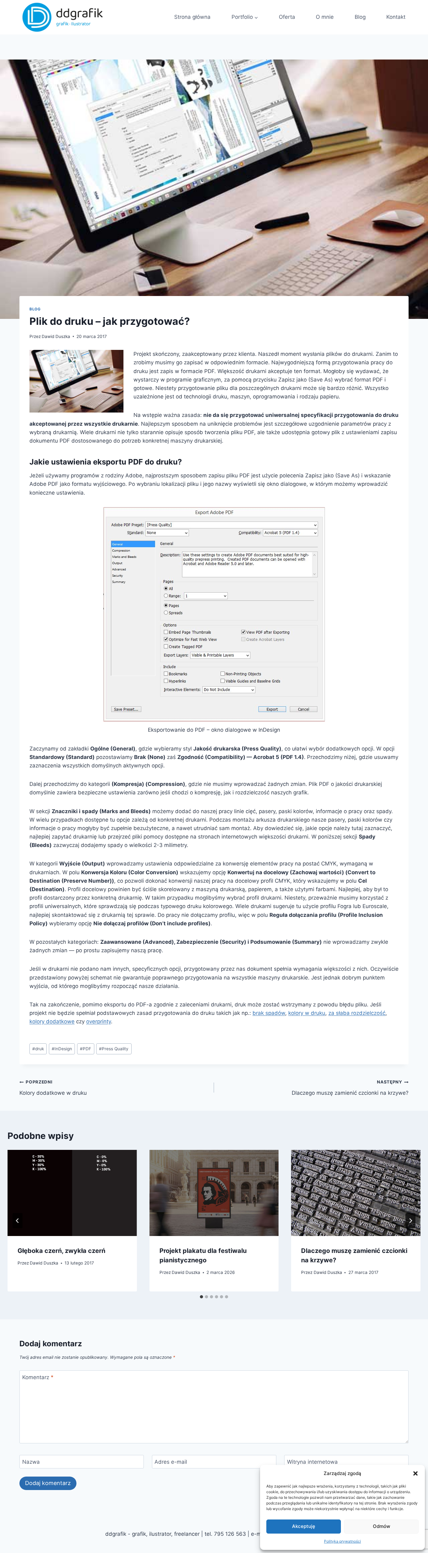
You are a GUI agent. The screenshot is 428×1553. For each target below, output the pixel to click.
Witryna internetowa (312, 1462)
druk (38, 1048)
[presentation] (72, 1193)
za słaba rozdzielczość (356, 1013)
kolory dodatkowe (52, 1021)
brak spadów (269, 1013)
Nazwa (31, 1462)
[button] (415, 1473)
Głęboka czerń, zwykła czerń (61, 1250)
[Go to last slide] (18, 1220)
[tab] (201, 1296)
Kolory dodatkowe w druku (53, 1087)
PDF (85, 1048)
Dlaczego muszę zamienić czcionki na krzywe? (350, 1087)
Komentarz (38, 1377)
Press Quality (113, 1048)
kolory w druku (306, 1013)
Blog (34, 309)
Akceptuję (303, 1526)
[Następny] (410, 1220)
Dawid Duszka (56, 336)
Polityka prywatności (342, 1541)
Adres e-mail (170, 1462)
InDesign (62, 1048)
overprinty (98, 1021)
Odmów (381, 1526)
